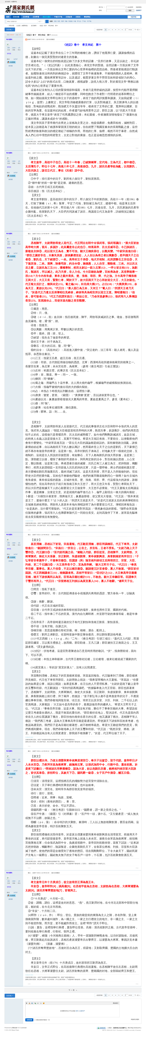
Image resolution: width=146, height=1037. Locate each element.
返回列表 (100, 30)
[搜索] (47, 21)
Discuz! (14, 1028)
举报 (137, 148)
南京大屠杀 (47, 17)
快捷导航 (133, 17)
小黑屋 (109, 1028)
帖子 (40, 21)
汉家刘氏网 (5, 25)
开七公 (79, 21)
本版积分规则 (135, 1019)
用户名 (101, 7)
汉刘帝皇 (26, 17)
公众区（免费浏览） (22, 25)
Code (41, 1003)
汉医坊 (78, 17)
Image (32, 1003)
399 (8, 48)
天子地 (89, 21)
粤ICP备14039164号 (134, 1028)
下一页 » (73, 990)
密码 (100, 10)
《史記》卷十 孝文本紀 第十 (48, 25)
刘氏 (58, 21)
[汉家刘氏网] (20, 9)
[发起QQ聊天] (11, 63)
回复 (29, 148)
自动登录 (130, 7)
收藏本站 (14, 1)
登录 (77, 1011)
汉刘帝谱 (36, 17)
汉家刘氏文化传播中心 (120, 1028)
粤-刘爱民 (9, 39)
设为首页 (7, 1)
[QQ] (101, 1028)
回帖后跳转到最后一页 (43, 1020)
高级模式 (115, 1003)
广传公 (84, 21)
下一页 (136, 30)
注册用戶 (138, 10)
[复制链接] (54, 35)
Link (35, 1003)
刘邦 (62, 21)
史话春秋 (33, 25)
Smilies (44, 1003)
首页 (7, 17)
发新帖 (9, 29)
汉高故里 (69, 17)
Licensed (23, 1028)
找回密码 (138, 7)
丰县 (74, 21)
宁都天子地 (58, 17)
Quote (38, 1003)
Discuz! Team (15, 1030)
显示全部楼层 (50, 39)
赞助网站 (87, 17)
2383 (13, 48)
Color (29, 1003)
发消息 (11, 66)
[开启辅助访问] (138, 2)
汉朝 (55, 21)
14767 (16, 59)
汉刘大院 (16, 17)
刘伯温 (70, 21)
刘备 (66, 21)
